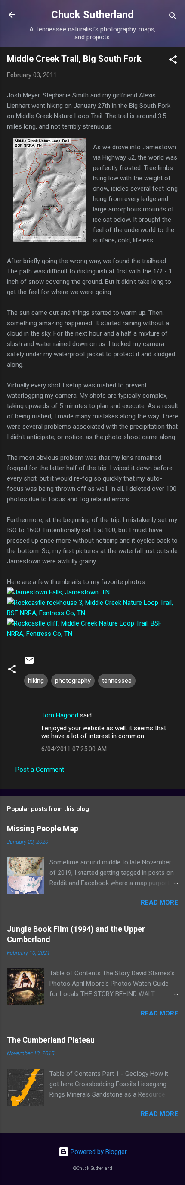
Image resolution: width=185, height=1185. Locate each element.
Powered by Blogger (98, 1152)
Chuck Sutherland (92, 15)
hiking (36, 681)
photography (73, 681)
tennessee (117, 681)
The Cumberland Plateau (51, 1039)
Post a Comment (39, 769)
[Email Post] (29, 663)
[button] (173, 61)
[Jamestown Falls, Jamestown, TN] (58, 592)
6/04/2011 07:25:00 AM (74, 749)
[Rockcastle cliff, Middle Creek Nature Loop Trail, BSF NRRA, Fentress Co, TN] (92, 634)
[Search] (173, 17)
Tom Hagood (59, 715)
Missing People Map (42, 828)
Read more (159, 902)
